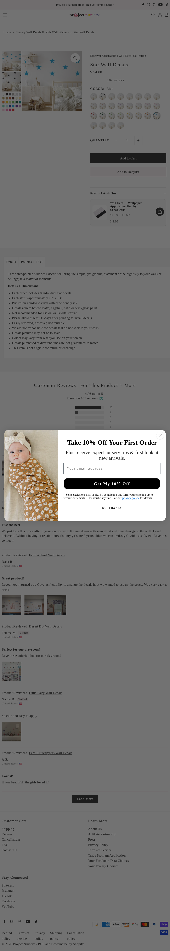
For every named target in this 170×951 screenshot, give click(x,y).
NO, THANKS (112, 507)
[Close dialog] (160, 435)
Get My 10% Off (112, 483)
